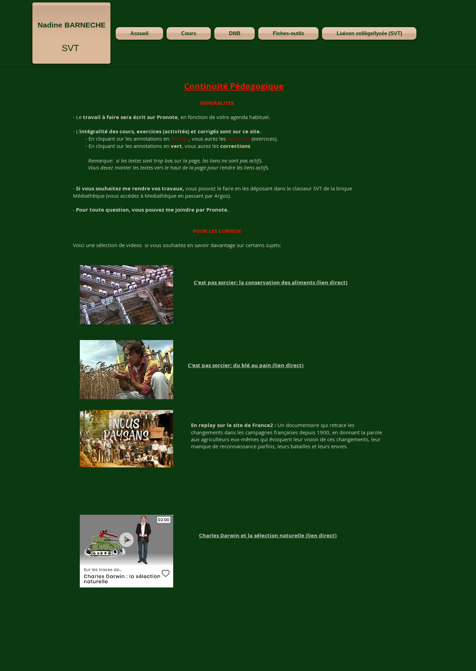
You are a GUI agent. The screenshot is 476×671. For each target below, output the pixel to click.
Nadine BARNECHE (72, 25)
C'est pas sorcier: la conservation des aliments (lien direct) (270, 282)
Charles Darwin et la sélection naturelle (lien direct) (268, 535)
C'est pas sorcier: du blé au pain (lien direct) (246, 365)
